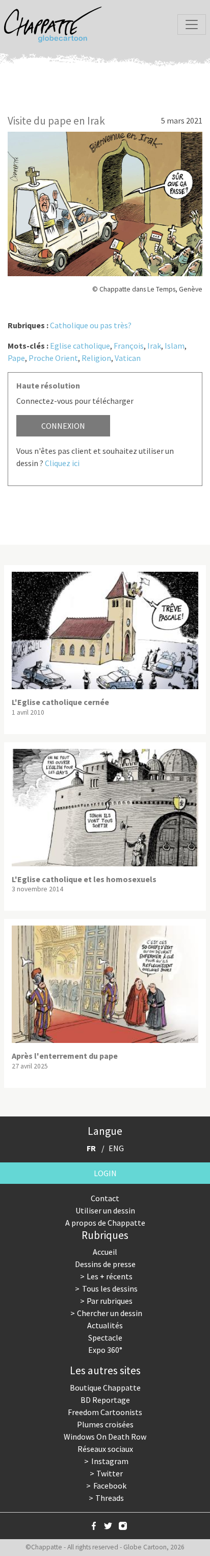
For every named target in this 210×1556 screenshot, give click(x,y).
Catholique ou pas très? (91, 325)
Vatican (128, 358)
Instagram (109, 1461)
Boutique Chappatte (105, 1387)
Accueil (105, 1252)
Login (105, 1173)
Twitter (109, 1473)
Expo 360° (105, 1350)
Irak (154, 346)
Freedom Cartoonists (105, 1412)
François (129, 346)
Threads (109, 1498)
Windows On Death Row (105, 1436)
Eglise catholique (80, 346)
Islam (175, 346)
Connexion (63, 426)
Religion (96, 358)
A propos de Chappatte (105, 1223)
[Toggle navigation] (191, 24)
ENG (116, 1148)
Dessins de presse (105, 1264)
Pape (16, 358)
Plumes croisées (105, 1424)
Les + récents (110, 1276)
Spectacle (105, 1337)
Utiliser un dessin (105, 1210)
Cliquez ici (62, 463)
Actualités (105, 1325)
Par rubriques (110, 1301)
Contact (105, 1198)
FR (91, 1148)
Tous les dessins (110, 1288)
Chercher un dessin (109, 1313)
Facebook (109, 1485)
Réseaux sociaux (105, 1449)
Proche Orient (53, 358)
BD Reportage (105, 1400)
